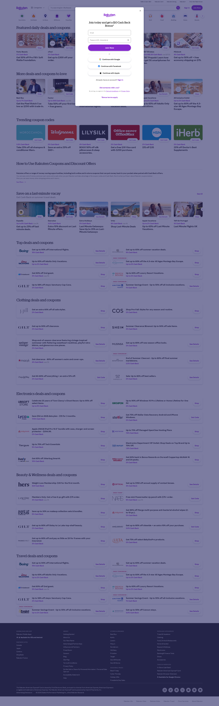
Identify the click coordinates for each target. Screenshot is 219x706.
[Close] (140, 11)
